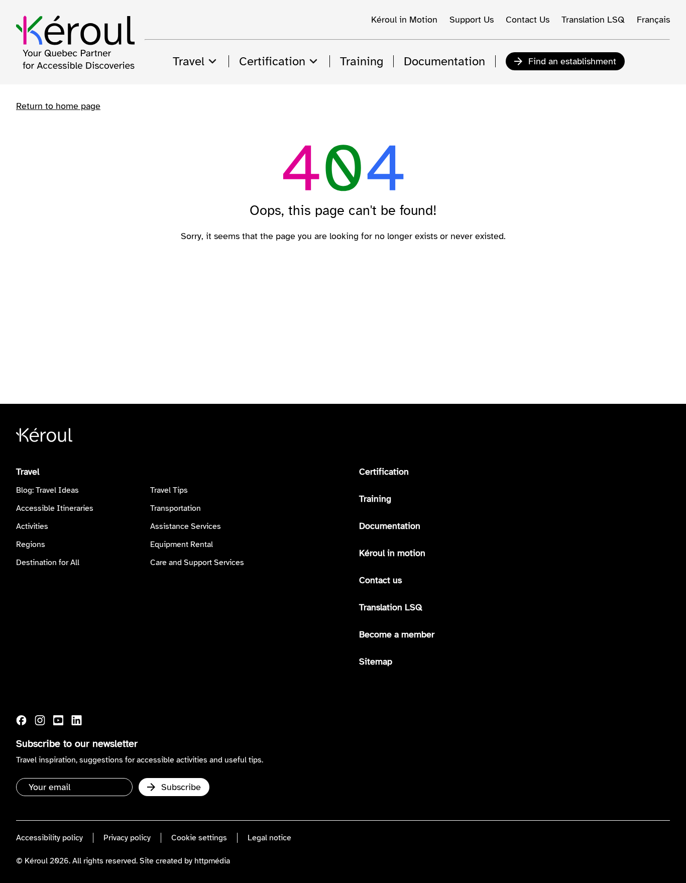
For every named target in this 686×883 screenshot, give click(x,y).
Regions (30, 544)
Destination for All (47, 563)
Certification (384, 471)
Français (653, 19)
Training (375, 498)
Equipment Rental (181, 544)
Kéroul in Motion (404, 19)
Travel (27, 471)
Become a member (396, 634)
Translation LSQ (593, 19)
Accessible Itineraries (54, 508)
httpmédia (212, 861)
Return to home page (58, 106)
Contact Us (527, 19)
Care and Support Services (197, 563)
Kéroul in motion (392, 553)
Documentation (389, 525)
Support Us (471, 19)
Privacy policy (127, 838)
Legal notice (269, 838)
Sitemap (375, 661)
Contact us (380, 580)
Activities (32, 526)
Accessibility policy (49, 838)
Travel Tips (169, 490)
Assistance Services (185, 526)
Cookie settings (199, 838)
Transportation (175, 508)
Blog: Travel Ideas (47, 490)
